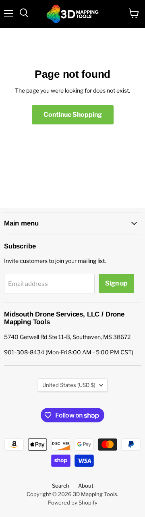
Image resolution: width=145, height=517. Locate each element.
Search (60, 485)
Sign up (116, 283)
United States (68, 385)
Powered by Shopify (72, 502)
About (85, 485)
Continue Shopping (73, 114)
